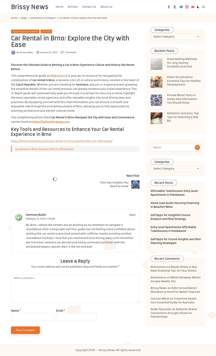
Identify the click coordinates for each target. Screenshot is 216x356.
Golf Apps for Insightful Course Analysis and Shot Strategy (170, 217)
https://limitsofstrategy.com (51, 121)
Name (16, 310)
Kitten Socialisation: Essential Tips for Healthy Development (184, 80)
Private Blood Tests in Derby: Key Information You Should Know (182, 99)
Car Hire (46, 31)
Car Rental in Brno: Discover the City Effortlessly (44, 148)
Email (60, 310)
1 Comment (70, 52)
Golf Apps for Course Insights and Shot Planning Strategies (176, 241)
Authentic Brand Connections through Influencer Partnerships (174, 313)
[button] (197, 147)
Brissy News (29, 7)
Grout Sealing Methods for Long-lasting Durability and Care (182, 62)
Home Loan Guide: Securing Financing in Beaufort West (175, 204)
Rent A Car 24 (59, 75)
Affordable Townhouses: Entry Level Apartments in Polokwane (174, 192)
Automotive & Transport (25, 31)
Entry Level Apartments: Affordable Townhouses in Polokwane (173, 229)
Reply (132, 214)
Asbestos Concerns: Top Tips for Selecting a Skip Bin (183, 117)
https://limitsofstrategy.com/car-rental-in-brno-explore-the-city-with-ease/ (62, 141)
